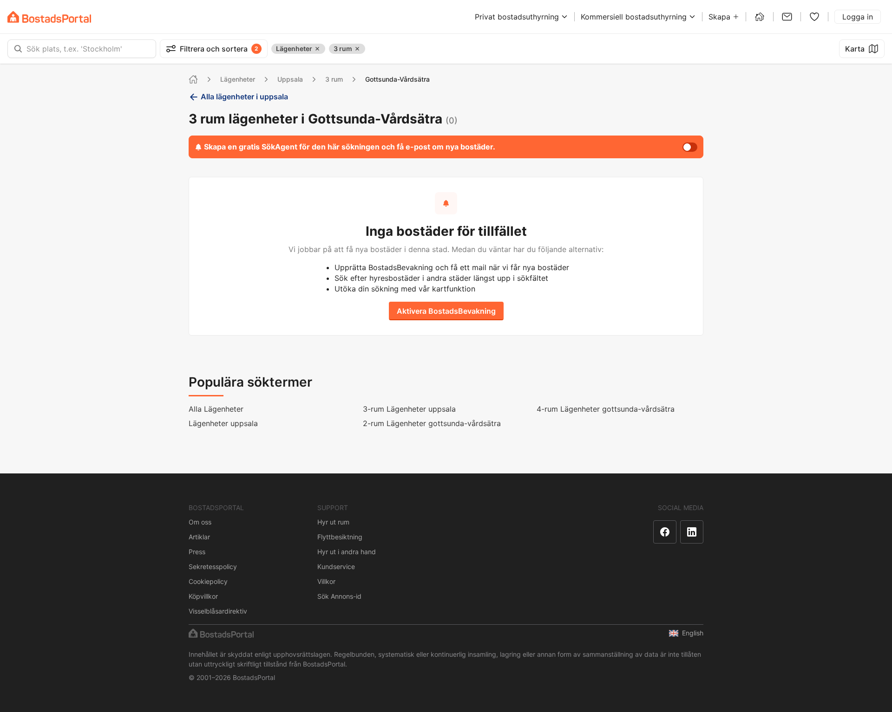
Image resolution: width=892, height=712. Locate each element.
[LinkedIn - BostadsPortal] (691, 532)
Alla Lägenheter (216, 409)
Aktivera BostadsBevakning (446, 311)
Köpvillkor (203, 596)
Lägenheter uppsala (223, 423)
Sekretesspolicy (213, 566)
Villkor (326, 581)
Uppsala (290, 79)
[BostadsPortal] (49, 17)
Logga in (857, 16)
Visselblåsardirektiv (218, 611)
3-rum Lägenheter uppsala (409, 409)
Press (197, 552)
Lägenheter (237, 79)
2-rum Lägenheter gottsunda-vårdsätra (432, 423)
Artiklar (199, 537)
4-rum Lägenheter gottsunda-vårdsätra (606, 409)
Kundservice (336, 566)
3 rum (334, 79)
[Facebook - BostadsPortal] (664, 532)
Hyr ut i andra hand (346, 552)
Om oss (200, 522)
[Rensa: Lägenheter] (317, 48)
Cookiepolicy (208, 581)
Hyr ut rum (333, 522)
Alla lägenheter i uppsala (244, 96)
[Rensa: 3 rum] (357, 48)
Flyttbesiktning (339, 537)
